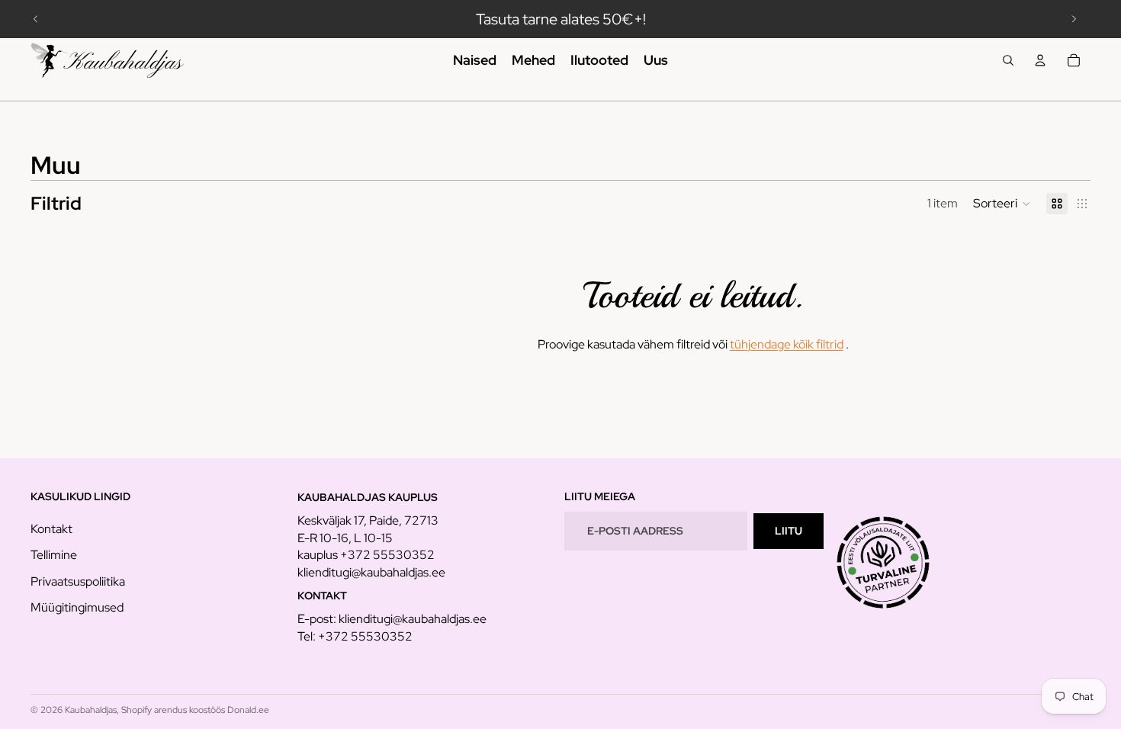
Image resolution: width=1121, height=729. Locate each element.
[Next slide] (1073, 19)
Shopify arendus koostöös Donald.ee (195, 710)
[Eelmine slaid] (36, 19)
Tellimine (54, 555)
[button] (1002, 203)
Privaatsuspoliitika (78, 581)
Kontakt (51, 529)
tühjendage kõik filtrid (786, 344)
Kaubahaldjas (91, 710)
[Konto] (1040, 60)
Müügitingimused (77, 607)
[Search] (1008, 60)
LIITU (788, 531)
